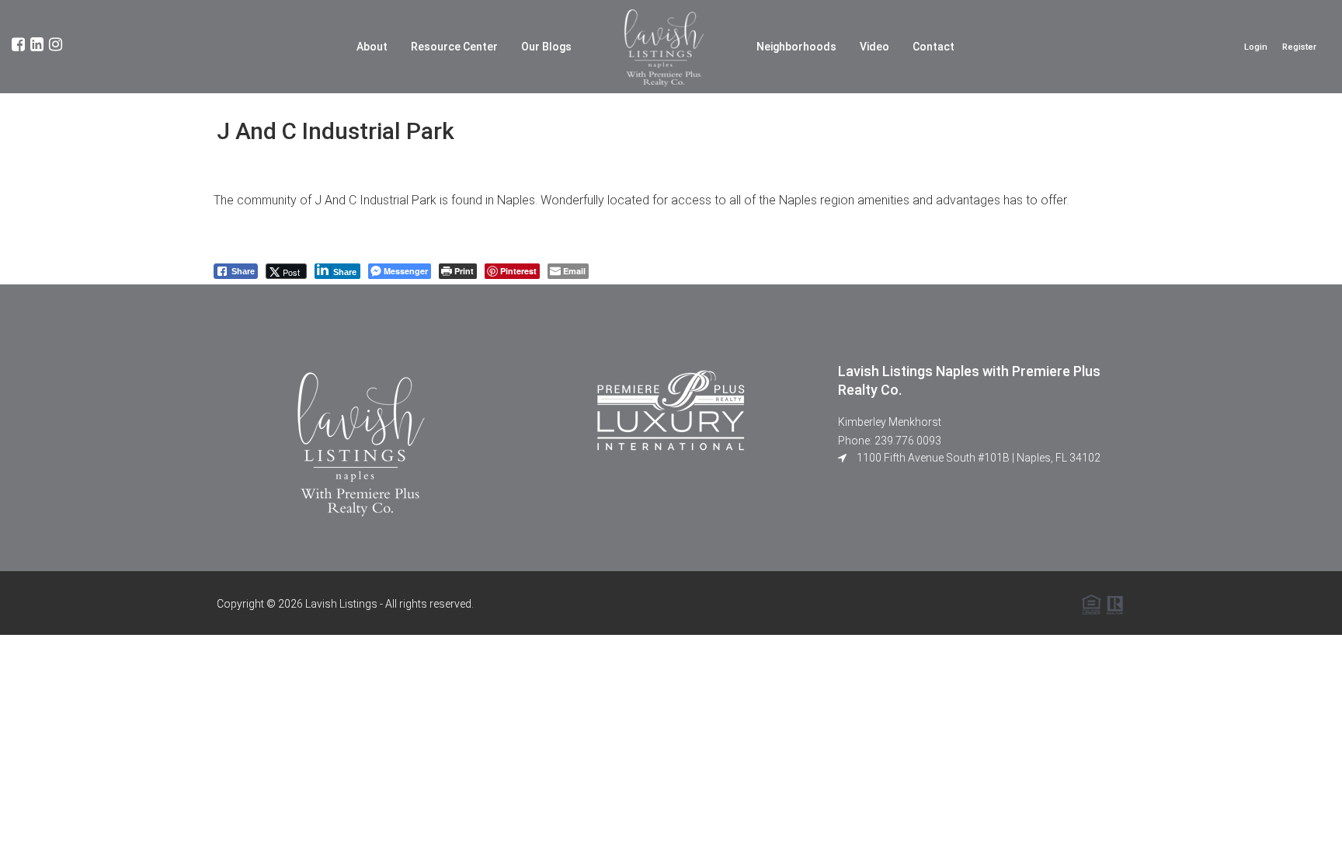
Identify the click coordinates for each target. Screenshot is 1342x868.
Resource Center (454, 46)
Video (874, 46)
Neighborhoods (796, 46)
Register (1299, 47)
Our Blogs (546, 46)
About (372, 46)
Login (1255, 47)
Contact (933, 46)
